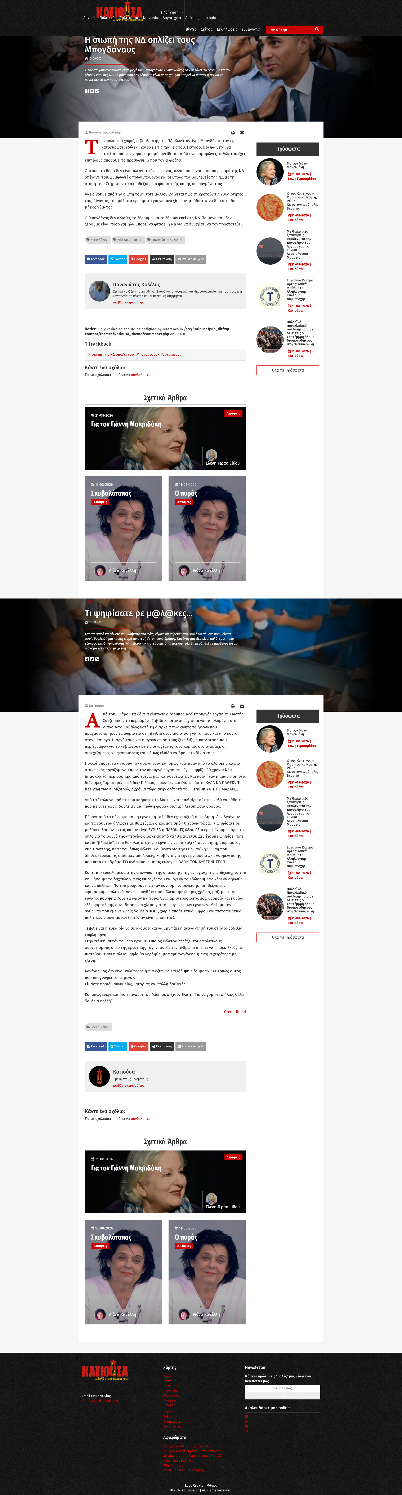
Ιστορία (210, 18)
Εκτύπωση (163, 259)
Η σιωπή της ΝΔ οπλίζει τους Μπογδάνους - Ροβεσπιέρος (134, 354)
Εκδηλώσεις (227, 29)
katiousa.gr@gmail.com (100, 1401)
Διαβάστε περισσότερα (129, 302)
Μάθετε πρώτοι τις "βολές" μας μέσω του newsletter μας (278, 1378)
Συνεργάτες (251, 29)
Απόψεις (192, 18)
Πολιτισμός (129, 18)
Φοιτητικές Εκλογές (178, 1461)
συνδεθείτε (140, 375)
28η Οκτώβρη (173, 1465)
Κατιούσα (96, 706)
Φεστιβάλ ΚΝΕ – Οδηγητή (183, 1470)
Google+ (139, 259)
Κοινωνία (150, 18)
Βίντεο (191, 29)
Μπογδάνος (98, 240)
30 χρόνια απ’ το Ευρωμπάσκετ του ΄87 (192, 1456)
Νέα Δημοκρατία (129, 240)
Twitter (119, 259)
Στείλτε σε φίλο (192, 259)
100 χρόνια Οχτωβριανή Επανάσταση (191, 1451)
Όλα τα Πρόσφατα (288, 370)
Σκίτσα (207, 29)
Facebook (97, 259)
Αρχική (89, 18)
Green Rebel (235, 1011)
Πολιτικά (107, 18)
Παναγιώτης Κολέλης (105, 132)
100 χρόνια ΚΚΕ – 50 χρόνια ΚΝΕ (187, 1446)
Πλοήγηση (170, 12)
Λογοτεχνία (171, 1396)
